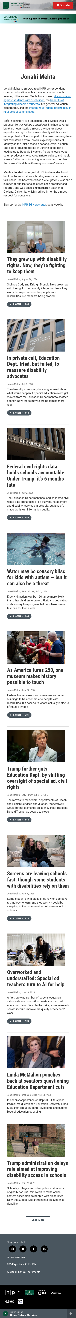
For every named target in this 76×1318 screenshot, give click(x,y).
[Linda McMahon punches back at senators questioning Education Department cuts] (36, 1052)
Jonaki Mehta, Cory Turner (20, 794)
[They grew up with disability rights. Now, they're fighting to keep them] (36, 237)
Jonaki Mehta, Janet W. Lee (20, 591)
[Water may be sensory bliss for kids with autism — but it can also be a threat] (36, 549)
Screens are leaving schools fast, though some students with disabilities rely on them (38, 879)
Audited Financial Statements (23, 1272)
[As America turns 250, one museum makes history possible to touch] (36, 647)
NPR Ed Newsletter (34, 204)
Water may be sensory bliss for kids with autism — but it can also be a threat (37, 577)
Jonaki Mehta (14, 279)
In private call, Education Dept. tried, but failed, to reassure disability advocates (33, 367)
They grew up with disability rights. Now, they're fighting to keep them (37, 265)
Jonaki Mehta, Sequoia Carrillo (22, 1095)
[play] (5, 1313)
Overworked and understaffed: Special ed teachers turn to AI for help (36, 978)
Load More (38, 1219)
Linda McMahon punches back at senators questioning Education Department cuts (38, 1081)
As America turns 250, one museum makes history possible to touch (35, 676)
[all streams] (71, 1313)
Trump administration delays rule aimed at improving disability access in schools (37, 1169)
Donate (65, 5)
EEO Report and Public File (21, 1264)
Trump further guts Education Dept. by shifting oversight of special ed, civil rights (37, 778)
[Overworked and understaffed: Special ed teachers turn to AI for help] (36, 950)
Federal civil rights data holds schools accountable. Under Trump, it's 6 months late (36, 476)
